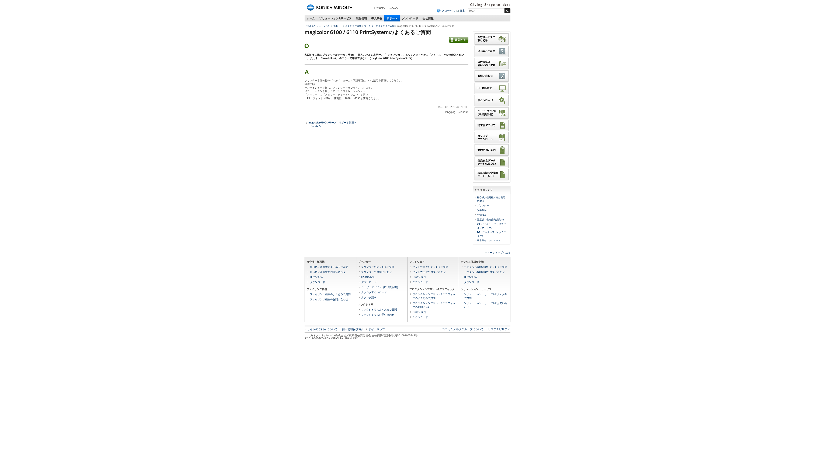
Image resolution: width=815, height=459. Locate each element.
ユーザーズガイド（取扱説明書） (380, 287)
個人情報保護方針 (353, 329)
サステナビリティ (499, 329)
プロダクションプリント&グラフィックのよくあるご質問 (434, 296)
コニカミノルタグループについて (462, 329)
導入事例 (376, 18)
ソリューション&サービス (335, 18)
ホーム (311, 18)
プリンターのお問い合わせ (376, 272)
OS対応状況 (316, 277)
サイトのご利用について (322, 329)
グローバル (448, 11)
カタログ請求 (369, 297)
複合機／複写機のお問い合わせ (328, 272)
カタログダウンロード (374, 292)
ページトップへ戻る (499, 252)
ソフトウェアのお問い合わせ (429, 272)
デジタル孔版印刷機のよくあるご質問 (485, 267)
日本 (462, 11)
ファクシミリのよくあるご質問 (379, 309)
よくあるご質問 (353, 25)
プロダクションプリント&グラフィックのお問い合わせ (434, 305)
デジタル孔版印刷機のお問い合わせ (484, 272)
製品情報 (361, 18)
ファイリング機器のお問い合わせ (329, 299)
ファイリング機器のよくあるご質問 (330, 294)
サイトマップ (376, 329)
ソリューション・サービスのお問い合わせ (485, 305)
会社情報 (428, 18)
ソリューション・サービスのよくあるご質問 (485, 296)
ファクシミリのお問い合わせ (377, 314)
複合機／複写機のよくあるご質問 (329, 267)
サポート (392, 18)
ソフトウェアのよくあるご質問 (430, 267)
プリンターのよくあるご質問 (379, 25)
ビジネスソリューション (317, 25)
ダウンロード (410, 18)
